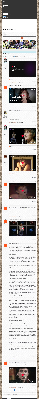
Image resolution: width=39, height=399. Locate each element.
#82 (35, 85)
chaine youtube (14, 173)
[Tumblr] (26, 398)
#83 (35, 110)
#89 (35, 243)
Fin (24, 56)
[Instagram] (27, 398)
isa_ (18, 148)
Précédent (6, 56)
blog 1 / (9, 173)
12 (17, 56)
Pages (3, 0)
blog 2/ (11, 173)
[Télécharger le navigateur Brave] (9, 398)
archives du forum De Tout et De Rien (9, 51)
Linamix (5, 58)
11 (16, 56)
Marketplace (4, 4)
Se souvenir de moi (5, 15)
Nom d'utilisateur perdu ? (11, 39)
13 (18, 56)
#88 (35, 219)
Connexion (4, 16)
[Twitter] (24, 398)
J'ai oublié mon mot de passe (6, 18)
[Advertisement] (19, 24)
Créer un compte (17, 39)
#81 (35, 58)
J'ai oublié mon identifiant (6, 17)
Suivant (22, 56)
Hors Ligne (5, 114)
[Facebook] (23, 398)
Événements (4, 1)
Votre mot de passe (9, 14)
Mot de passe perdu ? (5, 39)
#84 (35, 125)
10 (15, 56)
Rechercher (5, 7)
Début (3, 56)
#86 (35, 181)
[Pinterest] (25, 398)
